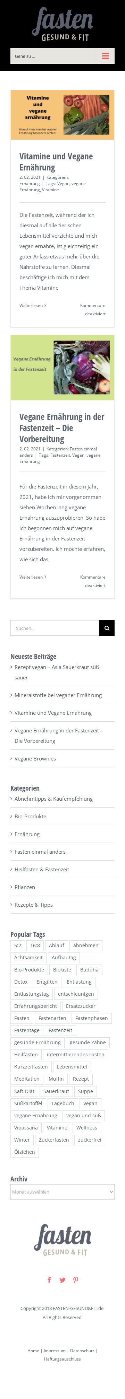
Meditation (27, 1079)
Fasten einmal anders (40, 851)
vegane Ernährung (35, 1115)
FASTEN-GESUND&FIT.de (78, 1308)
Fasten (22, 1018)
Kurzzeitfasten (31, 1067)
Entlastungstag (31, 994)
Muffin (56, 1079)
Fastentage (27, 1030)
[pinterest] (76, 1280)
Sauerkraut (56, 1091)
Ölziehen (24, 1152)
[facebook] (49, 1280)
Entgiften (47, 982)
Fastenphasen (91, 1018)
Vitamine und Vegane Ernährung (56, 161)
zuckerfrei (89, 1140)
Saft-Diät (24, 1091)
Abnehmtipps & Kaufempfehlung (54, 798)
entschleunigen (76, 994)
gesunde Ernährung (37, 1042)
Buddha (89, 970)
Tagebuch (62, 1103)
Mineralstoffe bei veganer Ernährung (58, 695)
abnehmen (86, 945)
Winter (22, 1140)
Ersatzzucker (80, 1006)
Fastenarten (52, 1018)
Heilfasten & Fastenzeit (42, 869)
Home (33, 1351)
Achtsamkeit (28, 957)
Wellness (86, 1128)
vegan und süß (83, 1115)
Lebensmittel (72, 1067)
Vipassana (26, 1128)
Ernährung (29, 183)
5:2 (17, 945)
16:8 (35, 945)
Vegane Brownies (35, 758)
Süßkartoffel (28, 1103)
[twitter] (62, 1280)
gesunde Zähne (88, 1042)
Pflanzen (25, 886)
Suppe (85, 1091)
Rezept (81, 1079)
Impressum (54, 1351)
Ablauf (56, 945)
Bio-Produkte (30, 816)
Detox (20, 982)
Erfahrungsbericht (35, 1006)
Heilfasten (26, 1055)
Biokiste (62, 970)
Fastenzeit (60, 455)
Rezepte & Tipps (34, 904)
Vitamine (50, 190)
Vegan (63, 183)
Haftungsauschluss (62, 1359)
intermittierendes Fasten (76, 1055)
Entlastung (79, 982)
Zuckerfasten (54, 1140)
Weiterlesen (31, 305)
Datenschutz (82, 1351)
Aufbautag (64, 957)
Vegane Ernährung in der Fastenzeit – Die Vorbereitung (61, 428)
